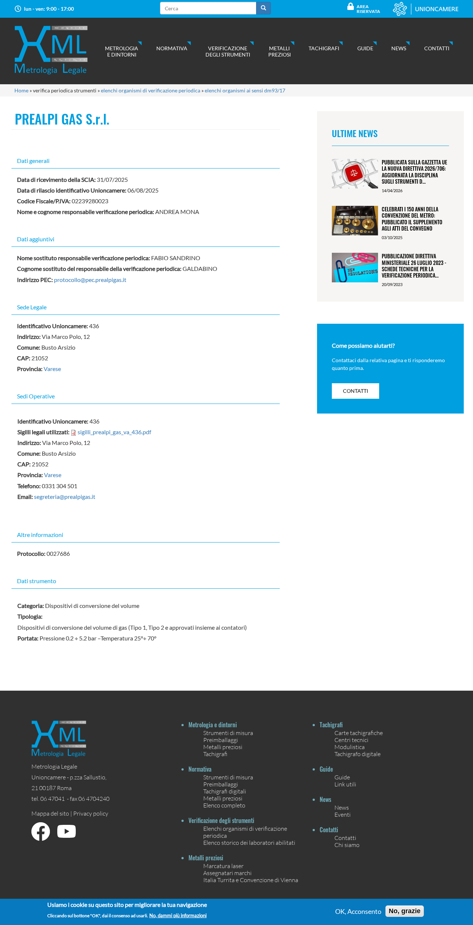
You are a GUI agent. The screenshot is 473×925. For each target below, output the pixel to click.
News (398, 48)
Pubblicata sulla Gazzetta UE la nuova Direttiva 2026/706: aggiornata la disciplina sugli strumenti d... (414, 171)
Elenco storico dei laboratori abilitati (249, 842)
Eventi (342, 814)
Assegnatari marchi (227, 872)
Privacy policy (90, 813)
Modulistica (349, 746)
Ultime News (355, 133)
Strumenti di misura (228, 732)
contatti (355, 391)
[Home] (58, 50)
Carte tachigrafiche (358, 732)
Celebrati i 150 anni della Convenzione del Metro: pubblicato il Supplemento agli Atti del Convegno (412, 218)
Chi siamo (347, 844)
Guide (365, 48)
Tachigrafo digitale (357, 753)
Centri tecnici (351, 739)
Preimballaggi (220, 739)
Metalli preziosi (279, 51)
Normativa (171, 48)
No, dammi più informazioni (178, 915)
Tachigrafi (324, 48)
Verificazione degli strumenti (227, 51)
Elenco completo (224, 805)
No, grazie (405, 911)
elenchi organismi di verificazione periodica (150, 90)
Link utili (345, 784)
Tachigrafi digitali (224, 791)
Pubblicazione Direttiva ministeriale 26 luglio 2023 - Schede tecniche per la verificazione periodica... (414, 265)
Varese (52, 368)
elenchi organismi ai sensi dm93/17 (245, 90)
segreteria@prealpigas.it (64, 496)
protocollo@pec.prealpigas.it (90, 279)
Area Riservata (368, 9)
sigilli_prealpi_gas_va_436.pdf (114, 431)
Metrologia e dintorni (121, 51)
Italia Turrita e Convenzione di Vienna (250, 879)
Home (21, 90)
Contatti (436, 48)
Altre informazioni (40, 534)
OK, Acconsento (358, 911)
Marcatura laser (223, 865)
